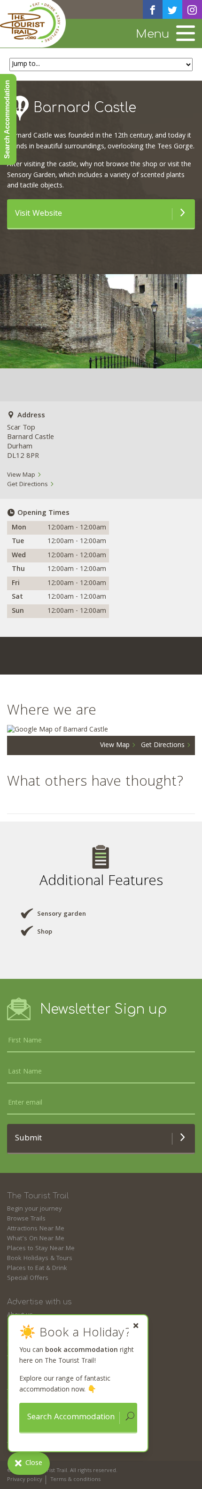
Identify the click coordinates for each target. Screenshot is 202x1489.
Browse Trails (26, 1219)
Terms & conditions (75, 1479)
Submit (28, 1139)
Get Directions (28, 485)
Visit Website (38, 214)
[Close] (136, 1326)
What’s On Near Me (35, 1239)
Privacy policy (24, 1479)
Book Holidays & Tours (39, 1258)
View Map (22, 475)
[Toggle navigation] (185, 34)
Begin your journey (34, 1209)
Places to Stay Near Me (41, 1249)
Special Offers (27, 1278)
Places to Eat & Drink (37, 1268)
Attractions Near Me (35, 1229)
